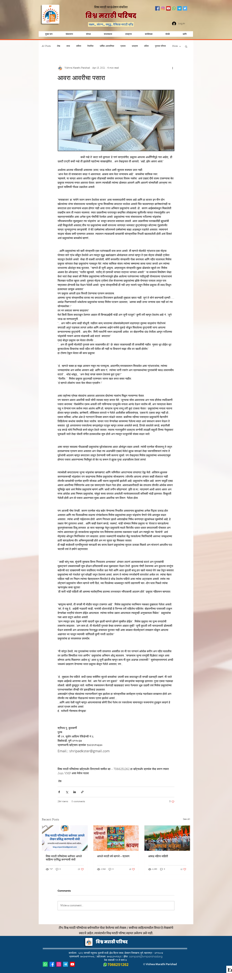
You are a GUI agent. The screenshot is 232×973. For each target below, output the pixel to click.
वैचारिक (90, 46)
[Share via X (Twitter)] (66, 791)
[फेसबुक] (52, 964)
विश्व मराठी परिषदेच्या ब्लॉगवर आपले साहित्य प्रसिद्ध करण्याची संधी (64, 858)
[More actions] (172, 68)
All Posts (46, 46)
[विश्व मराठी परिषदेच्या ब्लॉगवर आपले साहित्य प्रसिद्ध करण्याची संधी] (65, 838)
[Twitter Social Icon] (185, 8)
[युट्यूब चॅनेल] (72, 964)
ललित (146, 46)
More (175, 46)
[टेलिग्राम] (65, 964)
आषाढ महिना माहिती (158, 856)
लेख (58, 46)
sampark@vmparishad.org (145, 956)
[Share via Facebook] (59, 791)
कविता (78, 46)
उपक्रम (135, 46)
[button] (128, 34)
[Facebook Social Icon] (157, 8)
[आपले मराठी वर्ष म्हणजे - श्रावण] (116, 838)
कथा (68, 46)
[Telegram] (179, 8)
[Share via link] (82, 791)
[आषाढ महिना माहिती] (167, 838)
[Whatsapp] (174, 8)
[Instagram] (163, 8)
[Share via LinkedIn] (74, 791)
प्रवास (122, 46)
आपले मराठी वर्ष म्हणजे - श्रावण (113, 856)
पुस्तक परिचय (160, 46)
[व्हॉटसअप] (45, 964)
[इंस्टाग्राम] (58, 964)
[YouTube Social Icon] (168, 8)
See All (186, 819)
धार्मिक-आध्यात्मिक (107, 46)
